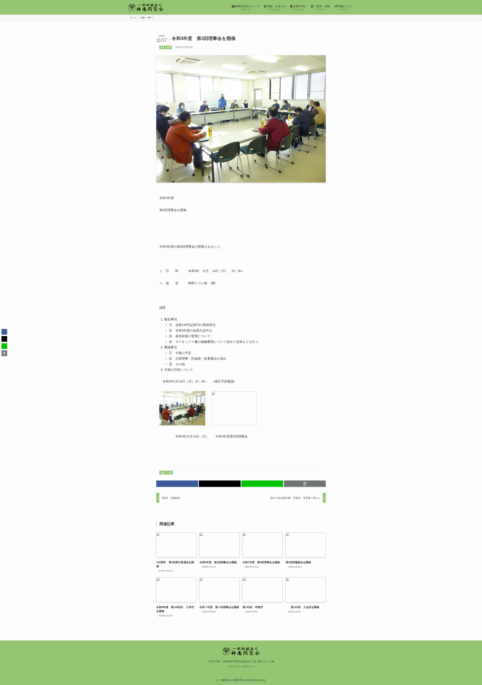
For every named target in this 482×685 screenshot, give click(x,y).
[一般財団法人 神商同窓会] (145, 7)
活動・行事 (165, 47)
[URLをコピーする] (305, 483)
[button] (177, 483)
